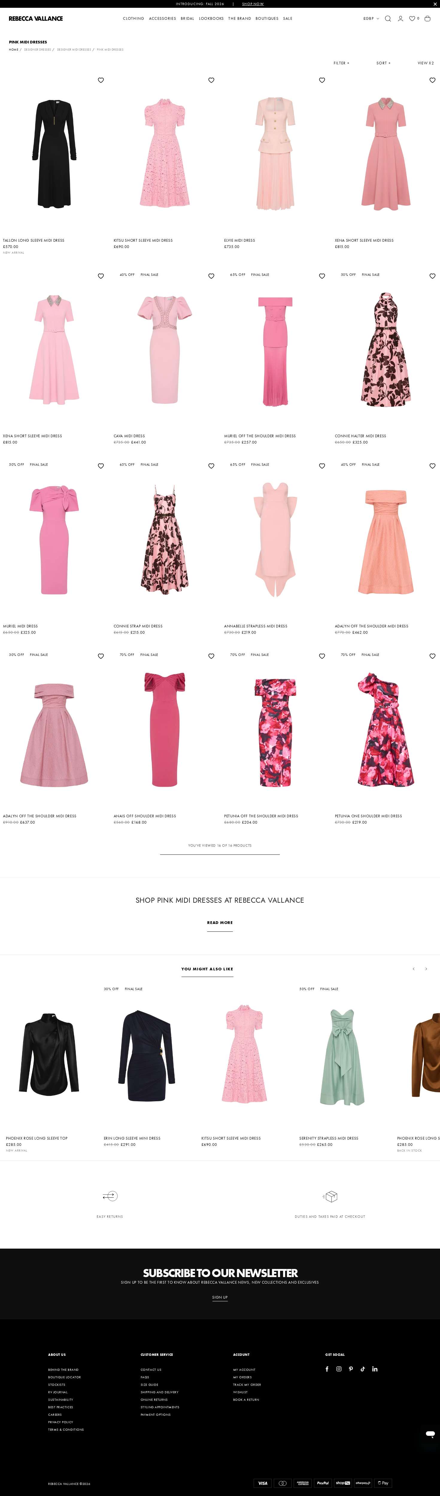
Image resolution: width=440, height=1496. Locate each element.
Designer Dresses (37, 50)
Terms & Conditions (66, 1429)
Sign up (220, 1297)
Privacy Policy (60, 1422)
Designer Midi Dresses (74, 50)
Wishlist (240, 1392)
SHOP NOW (253, 4)
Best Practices (60, 1407)
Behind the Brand (63, 1370)
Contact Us (151, 1370)
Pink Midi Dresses (110, 50)
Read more (220, 922)
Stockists (57, 1384)
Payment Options (156, 1414)
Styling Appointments (160, 1407)
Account (241, 1355)
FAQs (145, 1377)
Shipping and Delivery (160, 1392)
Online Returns (154, 1399)
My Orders (242, 1377)
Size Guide (149, 1384)
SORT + (384, 63)
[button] (388, 19)
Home (13, 50)
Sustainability (60, 1399)
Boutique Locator (64, 1377)
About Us (57, 1355)
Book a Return (246, 1399)
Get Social (335, 1355)
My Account (244, 1370)
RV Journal (58, 1392)
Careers (55, 1414)
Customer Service (157, 1355)
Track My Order (247, 1384)
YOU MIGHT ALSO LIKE (207, 969)
